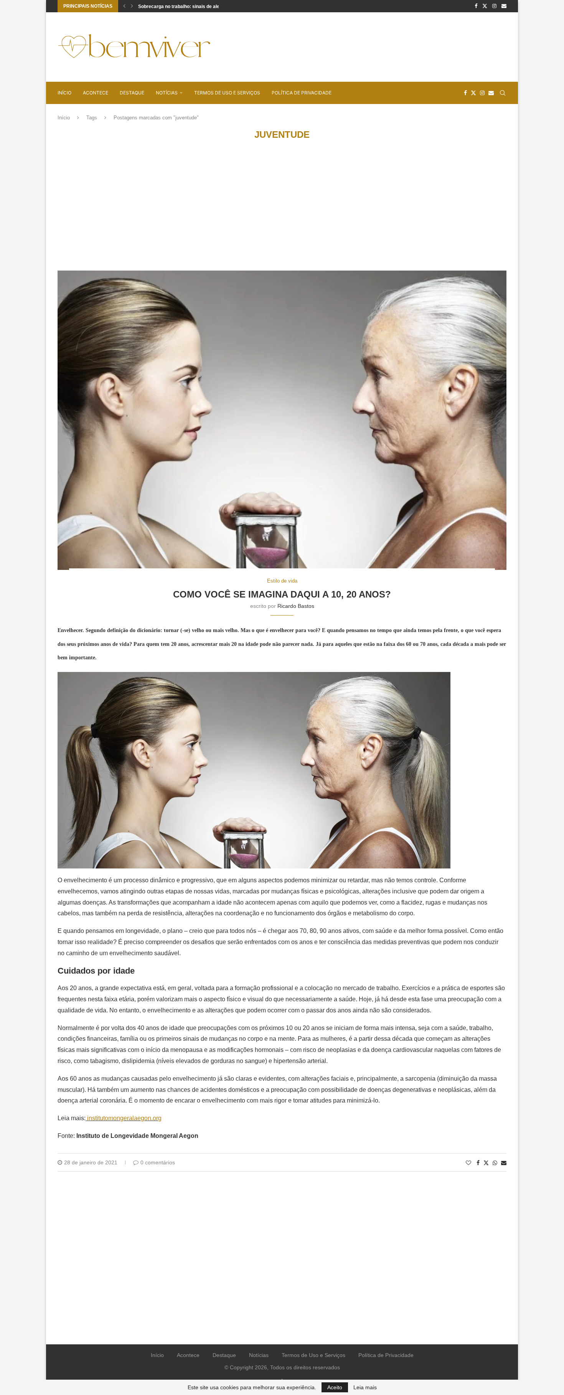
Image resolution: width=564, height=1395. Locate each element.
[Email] (503, 6)
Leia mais (365, 1387)
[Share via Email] (503, 1163)
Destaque (132, 93)
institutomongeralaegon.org (124, 1118)
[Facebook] (476, 6)
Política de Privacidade (301, 93)
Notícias (167, 93)
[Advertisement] (366, 46)
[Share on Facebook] (478, 1163)
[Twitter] (484, 6)
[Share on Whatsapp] (495, 1163)
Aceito (334, 1387)
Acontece (95, 93)
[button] (124, 6)
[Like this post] (468, 1163)
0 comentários (157, 1162)
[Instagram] (494, 6)
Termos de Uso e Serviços (227, 93)
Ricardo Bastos (295, 606)
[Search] (502, 93)
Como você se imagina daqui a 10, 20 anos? (282, 594)
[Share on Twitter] (486, 1162)
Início (64, 93)
